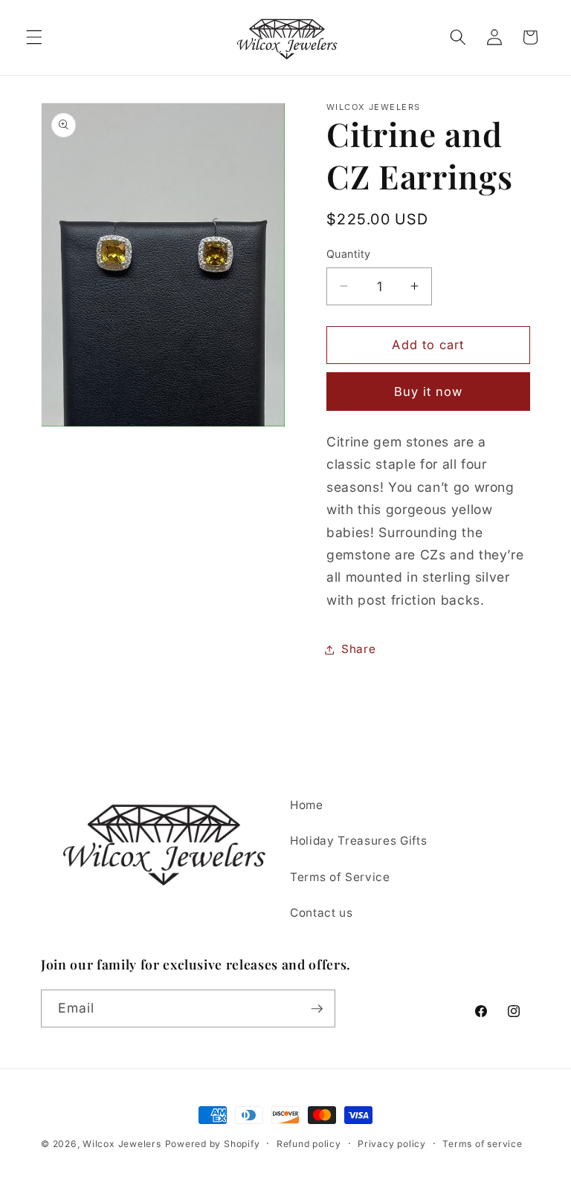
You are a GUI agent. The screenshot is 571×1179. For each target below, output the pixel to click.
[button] (34, 37)
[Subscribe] (317, 1009)
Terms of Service (340, 877)
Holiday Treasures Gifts (358, 841)
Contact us (321, 913)
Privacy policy (392, 1143)
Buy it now (428, 391)
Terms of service (482, 1143)
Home (306, 805)
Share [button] (358, 649)
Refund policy (309, 1143)
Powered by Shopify (212, 1143)
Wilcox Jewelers (122, 1143)
